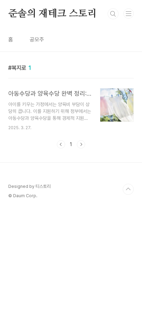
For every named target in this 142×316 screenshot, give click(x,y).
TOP (128, 189)
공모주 (37, 39)
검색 (113, 14)
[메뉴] (128, 13)
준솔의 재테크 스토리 (52, 14)
